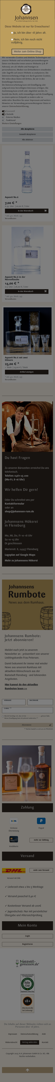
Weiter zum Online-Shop (27, 51)
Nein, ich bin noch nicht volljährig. (26, 41)
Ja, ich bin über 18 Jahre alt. (29, 33)
